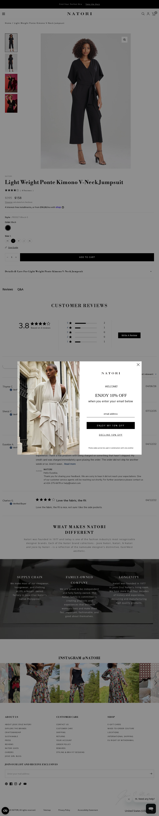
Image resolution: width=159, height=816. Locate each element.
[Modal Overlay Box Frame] (79, 408)
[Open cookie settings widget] (5, 810)
